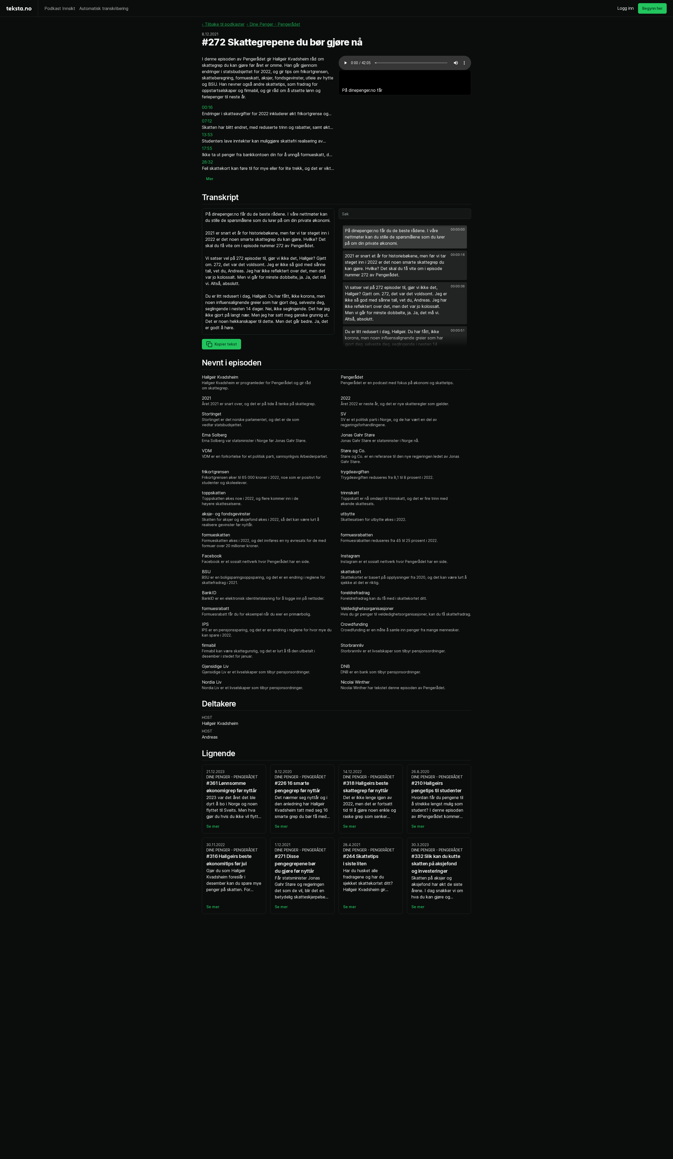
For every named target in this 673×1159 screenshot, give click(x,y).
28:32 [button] (207, 162)
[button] (405, 236)
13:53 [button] (207, 134)
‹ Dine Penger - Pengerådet (273, 24)
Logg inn (625, 8)
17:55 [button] (207, 148)
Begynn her (652, 8)
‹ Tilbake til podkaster (223, 24)
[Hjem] (19, 8)
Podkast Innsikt (59, 8)
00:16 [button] (207, 107)
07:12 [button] (207, 121)
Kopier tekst (226, 344)
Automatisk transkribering (103, 8)
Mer (209, 178)
